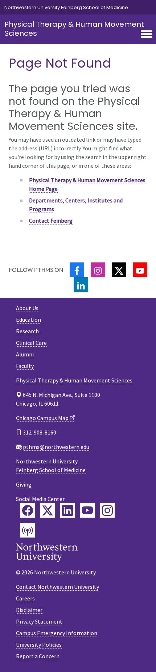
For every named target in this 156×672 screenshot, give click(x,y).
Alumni (25, 354)
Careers (25, 598)
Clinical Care (31, 342)
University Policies (39, 644)
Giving (24, 484)
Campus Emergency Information (56, 633)
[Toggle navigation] (146, 34)
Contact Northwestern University (57, 586)
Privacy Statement (39, 621)
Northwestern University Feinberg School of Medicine (66, 7)
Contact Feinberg (51, 220)
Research (27, 331)
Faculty (25, 365)
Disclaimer (29, 609)
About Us (27, 308)
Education (28, 319)
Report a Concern (37, 656)
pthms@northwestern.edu (56, 446)
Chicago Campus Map (42, 417)
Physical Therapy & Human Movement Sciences (74, 28)
